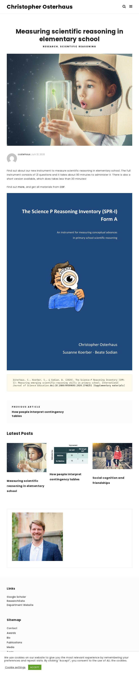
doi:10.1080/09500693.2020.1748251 (71, 385)
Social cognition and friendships (108, 480)
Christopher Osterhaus (40, 7)
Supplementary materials (109, 385)
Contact (12, 628)
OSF (62, 187)
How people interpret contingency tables (66, 476)
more (21, 187)
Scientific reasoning (78, 46)
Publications (14, 642)
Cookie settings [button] (15, 667)
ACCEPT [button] (34, 667)
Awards (11, 633)
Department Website (20, 605)
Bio (9, 637)
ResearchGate (16, 601)
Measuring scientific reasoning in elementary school (25, 486)
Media (10, 647)
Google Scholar (16, 597)
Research (50, 46)
